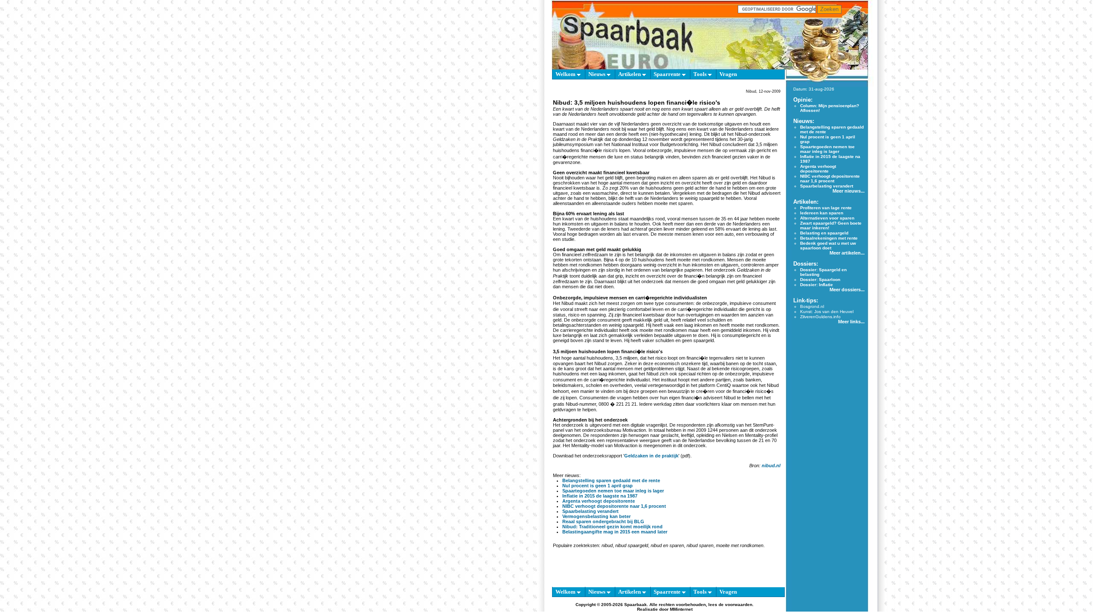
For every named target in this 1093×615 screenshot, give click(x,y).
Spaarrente (668, 74)
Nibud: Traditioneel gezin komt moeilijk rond (612, 526)
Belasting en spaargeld (824, 233)
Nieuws (597, 74)
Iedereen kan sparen (821, 213)
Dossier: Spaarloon (820, 279)
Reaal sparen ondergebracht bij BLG (603, 521)
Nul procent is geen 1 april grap (597, 485)
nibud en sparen (667, 545)
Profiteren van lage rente (826, 207)
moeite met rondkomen (739, 545)
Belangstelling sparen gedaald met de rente (611, 480)
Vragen (728, 74)
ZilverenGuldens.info (820, 316)
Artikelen (630, 74)
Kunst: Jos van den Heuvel (826, 311)
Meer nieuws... (849, 190)
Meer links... (851, 321)
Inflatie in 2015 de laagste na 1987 (599, 495)
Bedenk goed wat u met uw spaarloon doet (828, 245)
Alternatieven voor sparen (827, 218)
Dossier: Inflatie (816, 284)
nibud (607, 545)
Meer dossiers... (847, 289)
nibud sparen (700, 545)
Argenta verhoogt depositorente (598, 501)
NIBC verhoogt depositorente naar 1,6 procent (614, 506)
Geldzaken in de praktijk (651, 455)
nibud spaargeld (631, 545)
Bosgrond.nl (812, 306)
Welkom (566, 74)
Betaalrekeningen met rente (829, 238)
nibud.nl (771, 465)
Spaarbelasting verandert (590, 511)
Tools (700, 74)
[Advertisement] (512, 205)
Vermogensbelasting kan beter (596, 516)
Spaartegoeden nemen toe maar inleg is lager (613, 490)
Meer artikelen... (847, 252)
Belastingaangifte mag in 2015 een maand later (614, 531)
